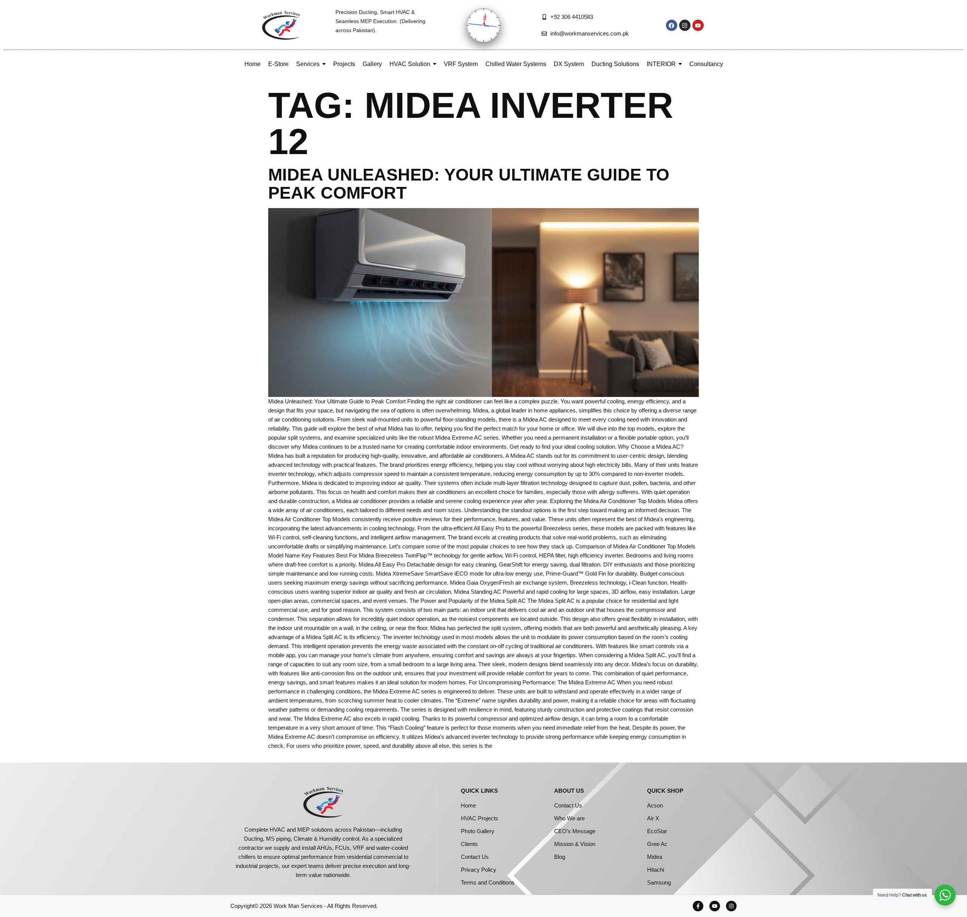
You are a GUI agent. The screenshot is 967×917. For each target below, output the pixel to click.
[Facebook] (671, 25)
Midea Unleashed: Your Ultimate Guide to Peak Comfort (468, 183)
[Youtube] (698, 25)
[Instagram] (684, 25)
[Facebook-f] (698, 906)
